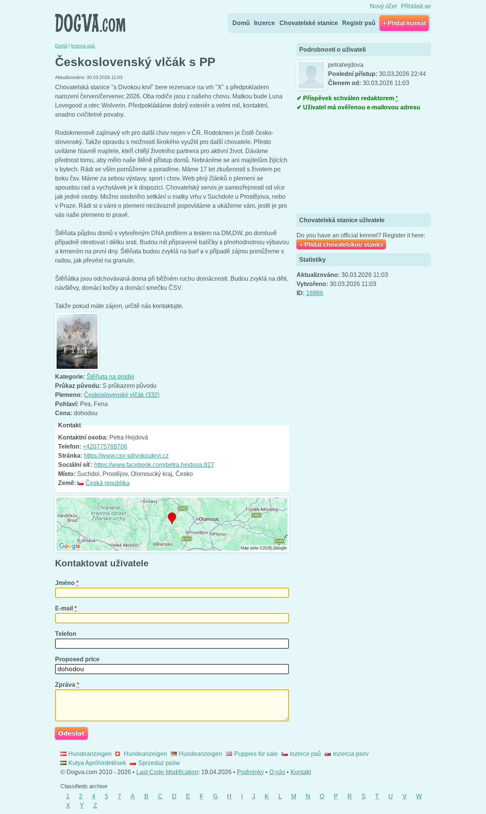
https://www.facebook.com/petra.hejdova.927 (154, 465)
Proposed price (78, 659)
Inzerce (264, 23)
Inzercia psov (350, 754)
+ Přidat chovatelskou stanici (341, 244)
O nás (277, 772)
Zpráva (67, 684)
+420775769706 (105, 446)
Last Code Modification (167, 772)
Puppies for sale (256, 754)
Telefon (66, 634)
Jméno (67, 583)
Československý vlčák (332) (121, 395)
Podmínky (250, 772)
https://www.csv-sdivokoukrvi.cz (126, 455)
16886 (314, 293)
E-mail (66, 608)
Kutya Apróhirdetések (97, 763)
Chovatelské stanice (308, 23)
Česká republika (107, 483)
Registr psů (359, 23)
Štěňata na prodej (110, 376)
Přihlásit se (416, 6)
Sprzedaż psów (159, 763)
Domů (241, 23)
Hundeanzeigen (90, 754)
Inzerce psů (305, 754)
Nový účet (383, 6)
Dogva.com (90, 23)
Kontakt (300, 772)
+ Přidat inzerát (404, 23)
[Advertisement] (353, 163)
